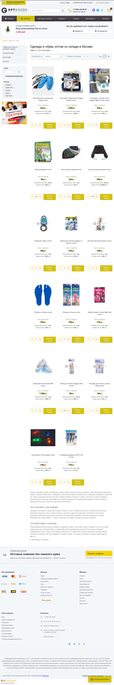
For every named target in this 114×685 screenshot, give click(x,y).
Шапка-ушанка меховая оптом (99, 169)
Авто (42, 584)
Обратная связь (49, 636)
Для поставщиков (85, 595)
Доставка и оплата (85, 581)
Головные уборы (8, 53)
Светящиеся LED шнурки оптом (43, 455)
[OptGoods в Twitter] (74, 644)
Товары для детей (46, 595)
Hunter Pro (9, 87)
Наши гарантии (84, 584)
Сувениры (44, 590)
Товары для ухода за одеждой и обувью (10, 48)
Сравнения (5, 622)
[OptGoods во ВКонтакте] (69, 644)
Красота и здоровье (47, 587)
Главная (4, 40)
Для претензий (6, 631)
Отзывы (82, 598)
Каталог (44, 572)
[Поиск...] (62, 10)
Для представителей (86, 590)
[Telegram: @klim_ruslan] (98, 10)
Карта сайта (83, 603)
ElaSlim (8, 85)
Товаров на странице (74, 56)
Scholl (8, 90)
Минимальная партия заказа (83, 2)
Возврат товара (85, 587)
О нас (81, 579)
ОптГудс (46, 676)
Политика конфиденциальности (12, 639)
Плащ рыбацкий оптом (43, 169)
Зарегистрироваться (8, 620)
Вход (3, 617)
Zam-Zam (9, 96)
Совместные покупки (86, 592)
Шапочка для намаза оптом (71, 169)
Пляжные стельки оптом (43, 312)
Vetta (7, 93)
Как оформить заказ (8, 628)
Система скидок (7, 633)
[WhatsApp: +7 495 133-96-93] (102, 10)
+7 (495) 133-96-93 (80, 9)
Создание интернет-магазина (93, 676)
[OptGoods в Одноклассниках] (83, 644)
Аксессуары (7, 57)
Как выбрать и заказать (40, 539)
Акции (42, 576)
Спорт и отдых (45, 592)
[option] (14, 113)
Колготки (6, 61)
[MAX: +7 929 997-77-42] (93, 10)
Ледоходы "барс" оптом (43, 241)
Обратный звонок (79, 12)
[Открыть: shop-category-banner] (14, 113)
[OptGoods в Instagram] (79, 644)
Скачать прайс (65, 3)
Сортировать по (37, 56)
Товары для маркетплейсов (49, 579)
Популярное (45, 581)
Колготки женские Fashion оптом (99, 241)
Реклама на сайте (7, 636)
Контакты (83, 601)
